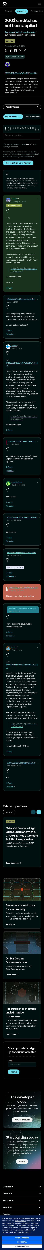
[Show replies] (15, 334)
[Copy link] (24, 50)
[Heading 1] (23, 128)
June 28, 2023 (13, 444)
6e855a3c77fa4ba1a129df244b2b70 (23, 608)
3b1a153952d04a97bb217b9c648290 (21, 553)
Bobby (14, 199)
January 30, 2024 (18, 202)
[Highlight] (20, 128)
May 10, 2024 (14, 611)
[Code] (11, 130)
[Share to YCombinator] (20, 50)
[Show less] (37, 199)
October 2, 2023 (18, 485)
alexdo (14, 346)
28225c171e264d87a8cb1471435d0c (21, 73)
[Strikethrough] (13, 128)
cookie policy (10, 1232)
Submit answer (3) (13, 117)
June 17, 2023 (12, 302)
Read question (12, 863)
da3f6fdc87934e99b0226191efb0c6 (21, 763)
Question (10, 41)
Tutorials (8, 11)
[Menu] (39, 4)
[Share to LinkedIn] (15, 50)
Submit (14, 1072)
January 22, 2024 (14, 520)
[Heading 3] (28, 128)
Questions (21, 11)
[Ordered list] (33, 128)
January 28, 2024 (14, 555)
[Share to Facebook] (10, 50)
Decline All (22, 1242)
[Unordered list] (30, 128)
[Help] (38, 130)
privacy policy (20, 1221)
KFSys (13, 647)
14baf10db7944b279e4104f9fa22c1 (21, 441)
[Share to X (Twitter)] (6, 50)
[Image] (18, 128)
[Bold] (6, 128)
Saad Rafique (16, 482)
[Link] (16, 128)
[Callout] (6, 130)
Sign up (22, 1161)
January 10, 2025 (14, 766)
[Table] (8, 130)
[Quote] (35, 128)
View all (9, 812)
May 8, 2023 (16, 348)
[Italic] (8, 128)
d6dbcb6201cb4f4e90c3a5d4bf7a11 (21, 299)
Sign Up (9, 924)
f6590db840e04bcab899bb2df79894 (22, 517)
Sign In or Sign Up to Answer (18, 163)
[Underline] (11, 128)
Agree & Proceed (22, 1238)
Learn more (11, 975)
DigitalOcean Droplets (25, 32)
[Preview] (36, 130)
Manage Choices (22, 1246)
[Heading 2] (25, 128)
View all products (22, 1120)
